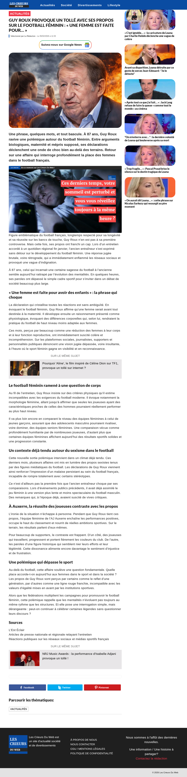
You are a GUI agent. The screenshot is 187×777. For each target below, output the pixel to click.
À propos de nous (83, 739)
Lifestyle (114, 5)
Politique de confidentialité (91, 753)
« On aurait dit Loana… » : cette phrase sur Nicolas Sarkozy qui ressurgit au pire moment (149, 203)
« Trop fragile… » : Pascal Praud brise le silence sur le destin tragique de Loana (147, 170)
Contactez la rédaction (151, 758)
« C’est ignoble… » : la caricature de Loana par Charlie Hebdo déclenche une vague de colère (149, 36)
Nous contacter (82, 744)
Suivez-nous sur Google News (62, 44)
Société (66, 5)
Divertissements (90, 5)
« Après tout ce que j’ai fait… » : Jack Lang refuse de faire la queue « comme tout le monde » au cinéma (148, 105)
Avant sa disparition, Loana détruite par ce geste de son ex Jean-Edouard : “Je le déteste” (149, 70)
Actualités (47, 5)
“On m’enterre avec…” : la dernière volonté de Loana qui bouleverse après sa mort (149, 138)
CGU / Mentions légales (87, 748)
